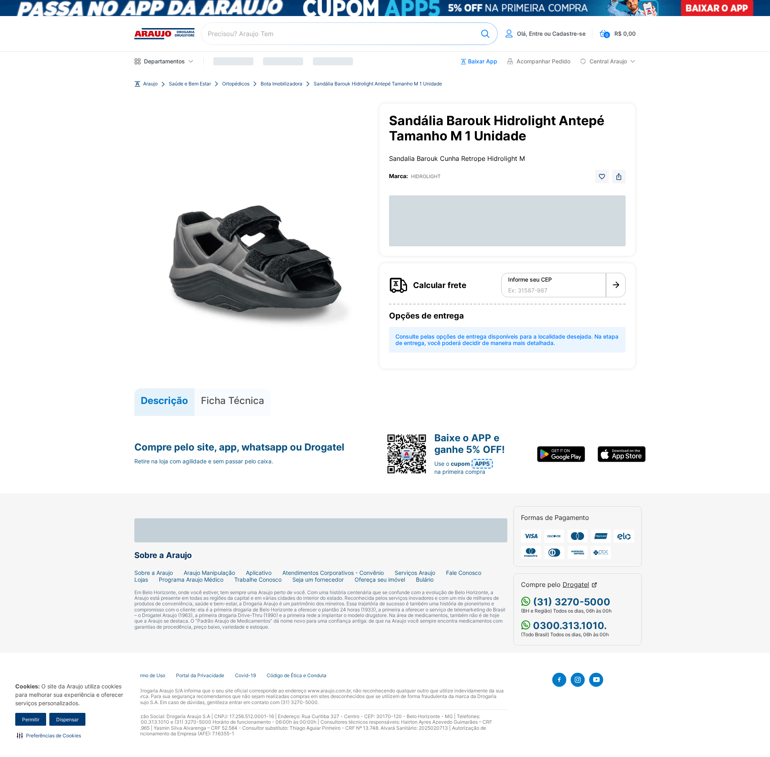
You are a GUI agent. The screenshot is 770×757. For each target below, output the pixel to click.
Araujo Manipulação (209, 573)
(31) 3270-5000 (570, 602)
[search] (349, 33)
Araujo (150, 84)
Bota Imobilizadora (281, 84)
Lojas (141, 579)
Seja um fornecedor (318, 579)
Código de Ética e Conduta (296, 675)
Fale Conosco (463, 573)
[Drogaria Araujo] (164, 33)
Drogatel (576, 585)
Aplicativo (259, 573)
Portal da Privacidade (200, 675)
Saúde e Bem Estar (190, 84)
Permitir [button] (30, 719)
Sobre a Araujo (153, 573)
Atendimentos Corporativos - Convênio (333, 573)
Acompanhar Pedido (543, 61)
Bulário (425, 579)
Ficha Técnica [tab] (232, 400)
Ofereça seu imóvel (380, 579)
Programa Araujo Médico (191, 579)
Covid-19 (245, 675)
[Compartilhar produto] (619, 176)
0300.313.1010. (569, 625)
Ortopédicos (235, 84)
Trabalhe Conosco (258, 579)
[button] (49, 735)
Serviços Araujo (415, 573)
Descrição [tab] (164, 400)
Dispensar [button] (67, 719)
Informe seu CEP (530, 279)
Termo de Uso (149, 675)
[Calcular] (616, 285)
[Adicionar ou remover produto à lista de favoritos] (602, 176)
